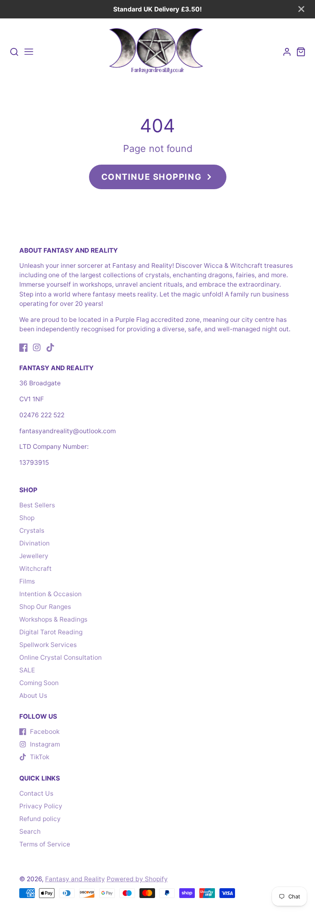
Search (30, 831)
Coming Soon (39, 683)
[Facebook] (23, 347)
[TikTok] (50, 347)
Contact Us (36, 793)
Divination (34, 543)
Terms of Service (44, 844)
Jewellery (33, 556)
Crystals (31, 530)
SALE (27, 670)
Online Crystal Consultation (60, 657)
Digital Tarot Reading (50, 632)
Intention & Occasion (50, 594)
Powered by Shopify (137, 879)
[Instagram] (36, 347)
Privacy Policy (40, 806)
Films (27, 581)
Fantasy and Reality (75, 879)
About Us (33, 695)
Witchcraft (35, 568)
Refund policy (40, 819)
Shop (26, 518)
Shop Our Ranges (45, 607)
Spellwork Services (48, 645)
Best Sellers (37, 505)
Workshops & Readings (53, 619)
